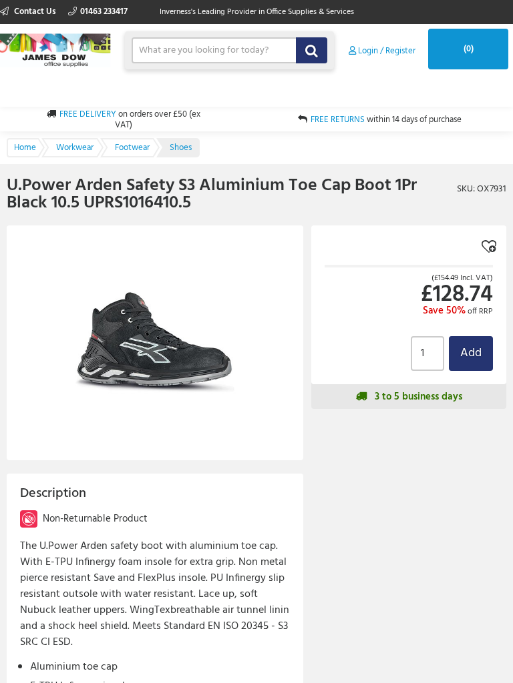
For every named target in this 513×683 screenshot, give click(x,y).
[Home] (56, 49)
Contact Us (35, 12)
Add (471, 353)
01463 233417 (104, 12)
